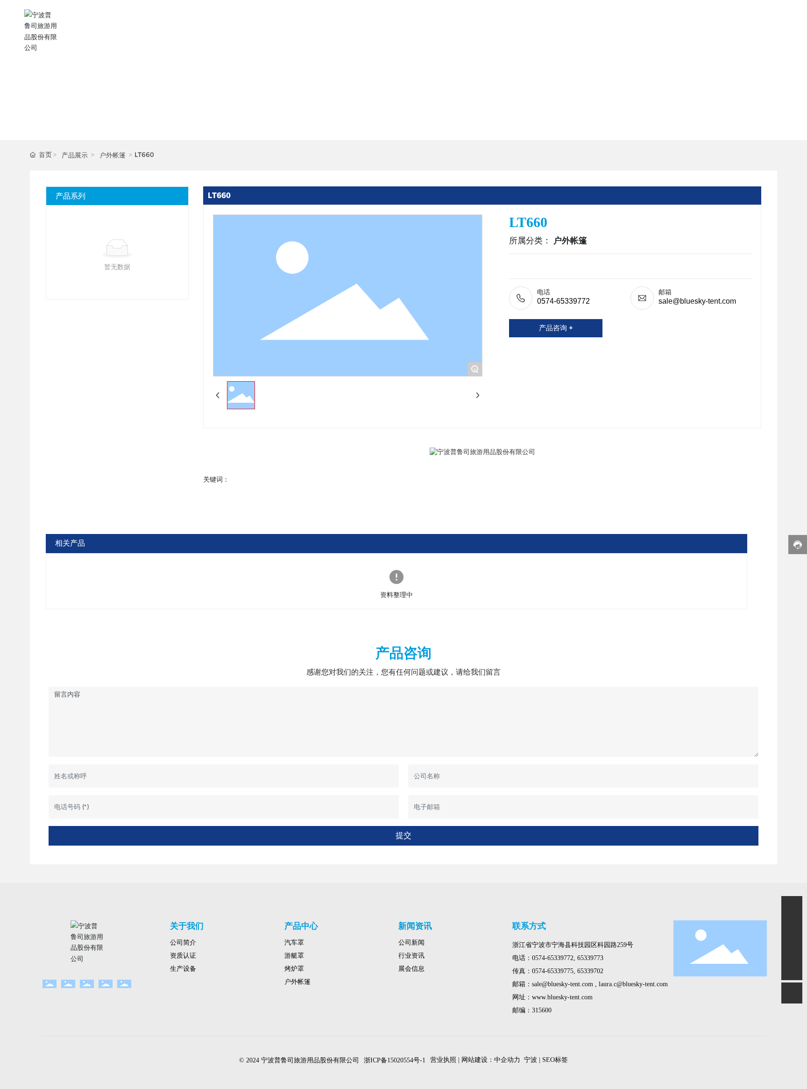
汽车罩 (294, 942)
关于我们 (187, 926)
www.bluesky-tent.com (562, 997)
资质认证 (183, 955)
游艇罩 (294, 955)
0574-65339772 (563, 301)
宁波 (530, 1059)
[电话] (791, 948)
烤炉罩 (294, 968)
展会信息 (411, 968)
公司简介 (183, 942)
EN (774, 31)
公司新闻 (411, 942)
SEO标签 (555, 1059)
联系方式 (529, 926)
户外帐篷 (112, 155)
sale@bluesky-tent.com (697, 301)
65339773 (590, 957)
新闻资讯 (415, 926)
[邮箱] (791, 927)
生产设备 (183, 968)
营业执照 (443, 1059)
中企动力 (507, 1059)
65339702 (590, 971)
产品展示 (75, 155)
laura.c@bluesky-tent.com (632, 984)
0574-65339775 (552, 971)
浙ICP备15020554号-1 (394, 1060)
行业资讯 (411, 955)
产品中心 (301, 926)
